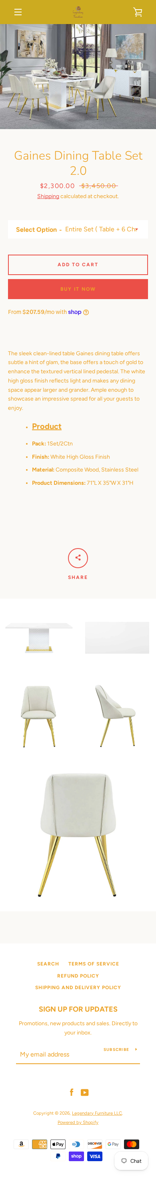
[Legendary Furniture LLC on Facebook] (72, 1092)
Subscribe (116, 1049)
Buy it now (78, 289)
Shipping (48, 196)
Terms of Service (93, 964)
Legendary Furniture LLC (97, 1113)
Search (48, 964)
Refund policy (78, 976)
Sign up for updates (78, 1009)
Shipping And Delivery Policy (78, 987)
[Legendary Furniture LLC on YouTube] (85, 1092)
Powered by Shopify (78, 1122)
